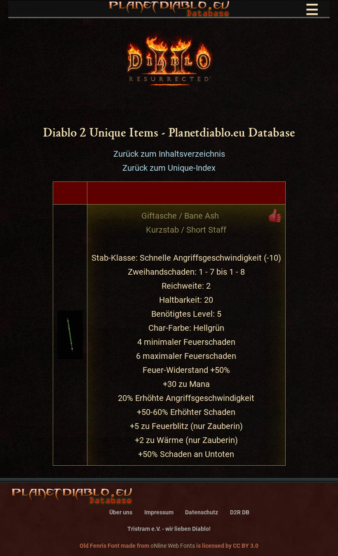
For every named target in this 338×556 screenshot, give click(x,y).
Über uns (120, 512)
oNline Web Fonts (172, 545)
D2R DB (239, 512)
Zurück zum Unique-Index (169, 168)
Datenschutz (201, 512)
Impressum (159, 512)
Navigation (167, 9)
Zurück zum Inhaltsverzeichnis (169, 154)
